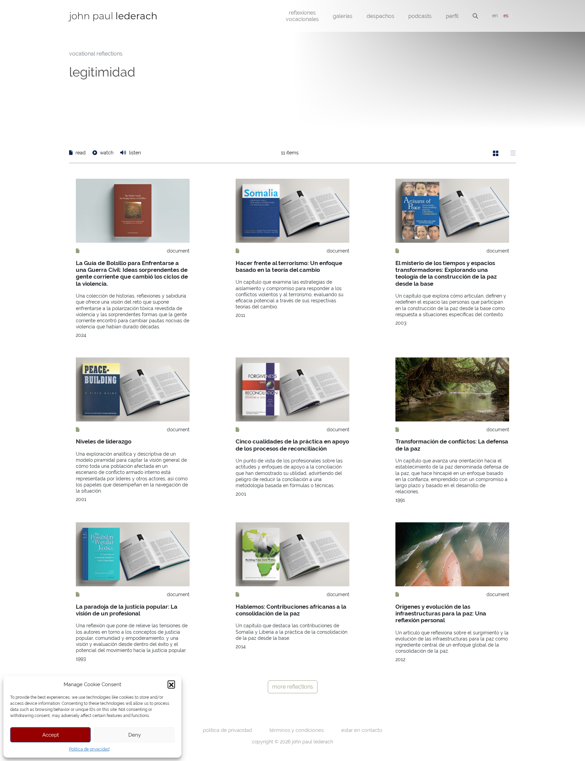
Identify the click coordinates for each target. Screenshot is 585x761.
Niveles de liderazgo (103, 441)
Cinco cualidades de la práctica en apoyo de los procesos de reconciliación (292, 445)
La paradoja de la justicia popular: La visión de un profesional (126, 610)
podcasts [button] (420, 16)
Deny (134, 735)
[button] (171, 684)
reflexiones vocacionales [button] (302, 15)
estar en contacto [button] (361, 730)
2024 (81, 335)
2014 (241, 646)
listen (134, 152)
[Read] (78, 251)
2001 (81, 499)
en (495, 15)
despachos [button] (380, 16)
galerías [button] (342, 16)
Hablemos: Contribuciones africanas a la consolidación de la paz (291, 610)
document (178, 251)
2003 (400, 323)
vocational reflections (96, 53)
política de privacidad (227, 730)
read (80, 152)
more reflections (292, 686)
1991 (400, 500)
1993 (81, 658)
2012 (400, 659)
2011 (240, 315)
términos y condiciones (296, 730)
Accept (50, 735)
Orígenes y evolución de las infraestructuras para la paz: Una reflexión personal (440, 613)
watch (107, 152)
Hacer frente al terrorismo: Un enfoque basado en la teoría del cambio (289, 266)
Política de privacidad (89, 749)
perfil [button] (452, 16)
